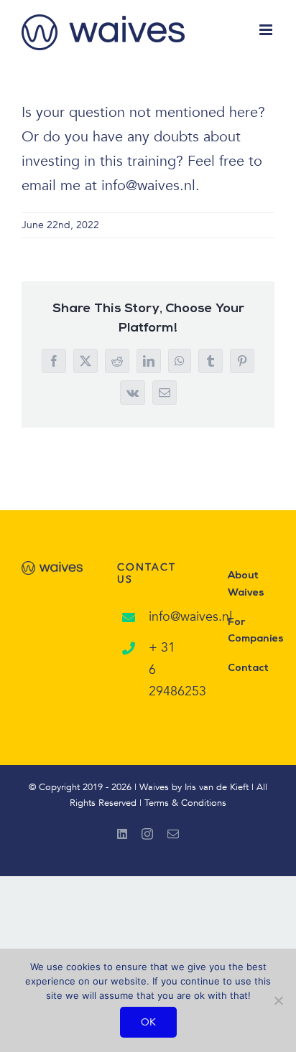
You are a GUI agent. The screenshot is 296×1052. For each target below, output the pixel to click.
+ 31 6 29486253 (164, 669)
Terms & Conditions (185, 803)
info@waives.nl (164, 617)
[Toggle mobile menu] (266, 29)
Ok (148, 1022)
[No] (278, 1000)
